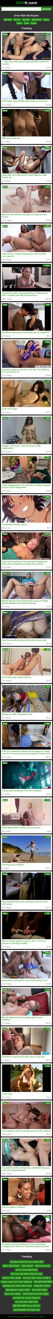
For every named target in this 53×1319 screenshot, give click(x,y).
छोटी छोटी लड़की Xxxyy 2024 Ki (26, 1305)
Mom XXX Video (39, 1290)
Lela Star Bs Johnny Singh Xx (26, 1298)
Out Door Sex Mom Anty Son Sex (26, 1274)
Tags (18, 1317)
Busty (46, 19)
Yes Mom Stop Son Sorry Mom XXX (26, 1262)
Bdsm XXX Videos (11, 1266)
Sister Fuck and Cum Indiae (35, 1293)
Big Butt (26, 19)
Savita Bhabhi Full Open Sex (27, 1310)
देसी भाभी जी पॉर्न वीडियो (43, 1282)
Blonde (17, 19)
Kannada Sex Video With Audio (17, 1285)
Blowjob (8, 19)
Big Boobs (37, 19)
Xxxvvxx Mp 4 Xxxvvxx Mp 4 (36, 1278)
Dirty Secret (27, 1266)
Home (11, 1317)
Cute (26, 23)
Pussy (33, 23)
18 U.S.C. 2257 (38, 1317)
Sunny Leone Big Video (26, 1270)
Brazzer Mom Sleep (12, 1278)
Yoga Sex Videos (42, 1285)
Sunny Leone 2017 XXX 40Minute (16, 1282)
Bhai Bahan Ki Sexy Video (18, 1290)
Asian (19, 23)
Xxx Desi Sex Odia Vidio (26, 1302)
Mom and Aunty (42, 1266)
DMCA (26, 1317)
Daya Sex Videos (13, 1293)
